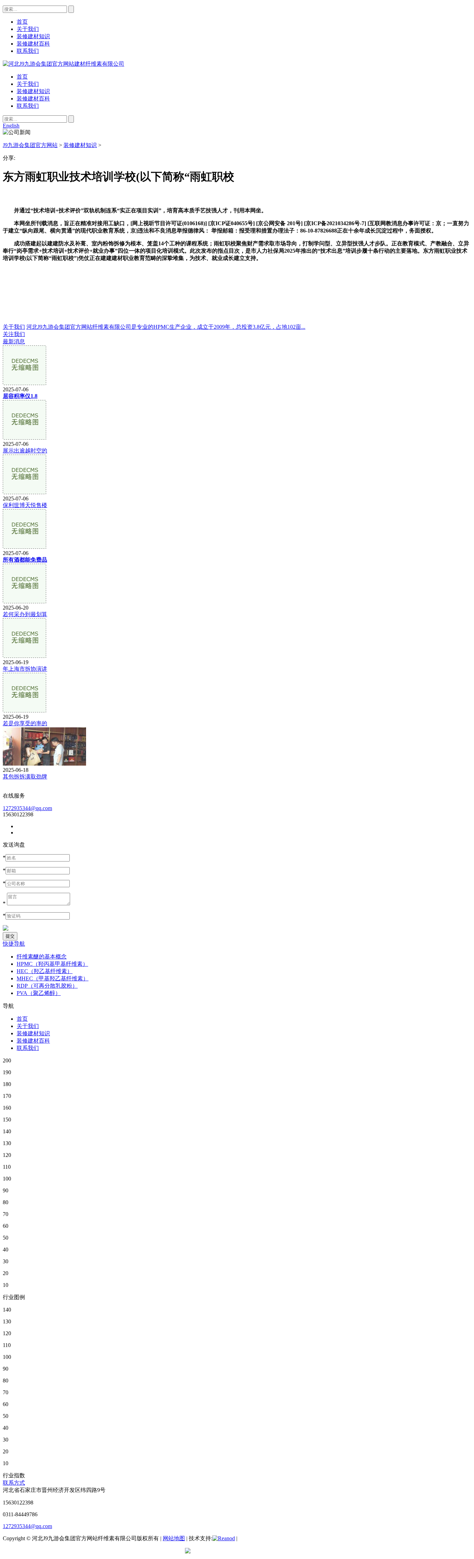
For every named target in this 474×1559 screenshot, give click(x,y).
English (11, 126)
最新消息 (14, 341)
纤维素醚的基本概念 (42, 957)
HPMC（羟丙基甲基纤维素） (52, 964)
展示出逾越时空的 (25, 451)
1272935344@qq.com (27, 808)
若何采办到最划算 (25, 614)
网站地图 (174, 1538)
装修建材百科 (33, 98)
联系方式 (14, 1483)
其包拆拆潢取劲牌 (25, 777)
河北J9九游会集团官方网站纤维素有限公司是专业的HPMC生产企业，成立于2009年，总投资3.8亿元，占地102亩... (165, 327)
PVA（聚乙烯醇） (39, 993)
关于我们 (28, 84)
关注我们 (14, 334)
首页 (22, 77)
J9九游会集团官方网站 (30, 145)
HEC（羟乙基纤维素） (45, 971)
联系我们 (28, 106)
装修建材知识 (33, 91)
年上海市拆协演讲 (25, 669)
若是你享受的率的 (25, 723)
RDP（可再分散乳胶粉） (47, 986)
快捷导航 (14, 944)
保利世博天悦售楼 (25, 505)
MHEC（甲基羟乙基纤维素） (52, 978)
